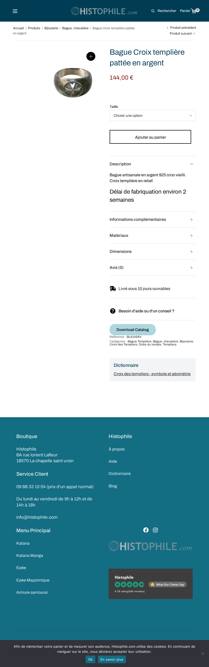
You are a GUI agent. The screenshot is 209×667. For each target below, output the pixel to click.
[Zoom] (90, 56)
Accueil (18, 28)
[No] (202, 653)
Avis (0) (117, 267)
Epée (21, 568)
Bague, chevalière (75, 28)
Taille (114, 107)
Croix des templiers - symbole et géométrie (152, 374)
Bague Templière (139, 341)
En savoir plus (112, 659)
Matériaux (119, 235)
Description (120, 164)
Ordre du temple (150, 344)
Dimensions (121, 251)
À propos (117, 449)
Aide (113, 461)
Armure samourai (32, 592)
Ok (90, 659)
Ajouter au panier (150, 137)
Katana (23, 543)
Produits (34, 28)
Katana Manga (29, 555)
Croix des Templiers (123, 344)
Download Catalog (132, 330)
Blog (113, 486)
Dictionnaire (120, 473)
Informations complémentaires (138, 219)
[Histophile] (104, 11)
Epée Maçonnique (32, 580)
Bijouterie (51, 28)
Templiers (169, 344)
